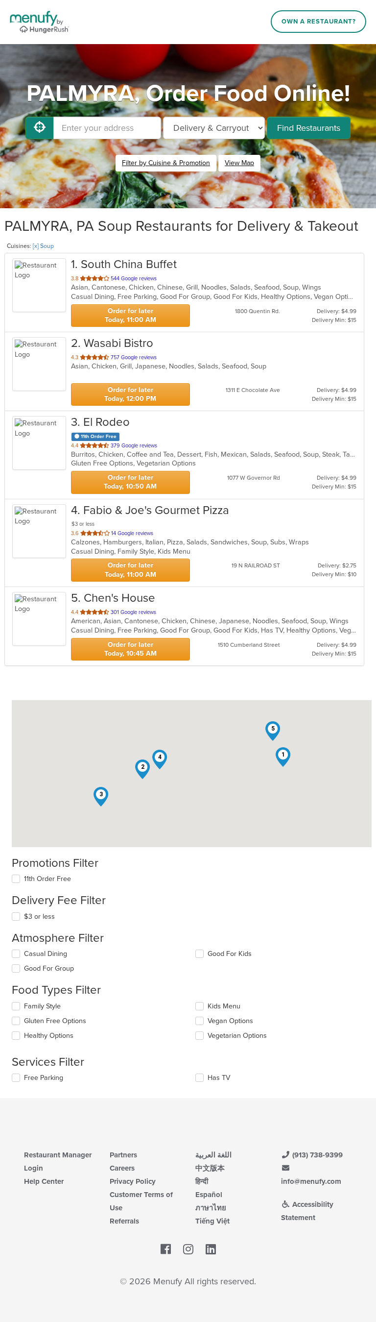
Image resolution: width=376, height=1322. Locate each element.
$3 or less (39, 916)
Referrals (124, 1221)
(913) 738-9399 (316, 1155)
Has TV (219, 1078)
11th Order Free (47, 879)
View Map (239, 163)
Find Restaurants (308, 127)
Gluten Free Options (55, 1021)
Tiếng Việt (212, 1221)
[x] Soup (43, 246)
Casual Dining (45, 954)
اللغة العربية (213, 1155)
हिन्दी (201, 1181)
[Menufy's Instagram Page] (188, 1249)
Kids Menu (224, 1006)
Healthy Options (48, 1035)
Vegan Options (230, 1021)
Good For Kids (230, 954)
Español (208, 1194)
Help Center (44, 1181)
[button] (283, 757)
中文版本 (210, 1168)
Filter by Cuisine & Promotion (166, 163)
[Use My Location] (39, 128)
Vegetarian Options (237, 1035)
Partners (123, 1155)
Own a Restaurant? (319, 21)
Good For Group (49, 968)
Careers (122, 1168)
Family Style (42, 1006)
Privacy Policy (133, 1181)
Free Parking (43, 1078)
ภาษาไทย (210, 1207)
